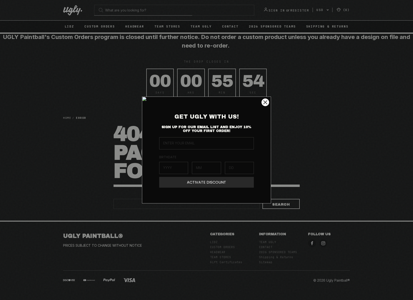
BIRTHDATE (167, 157)
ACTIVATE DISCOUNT (206, 182)
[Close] (265, 102)
